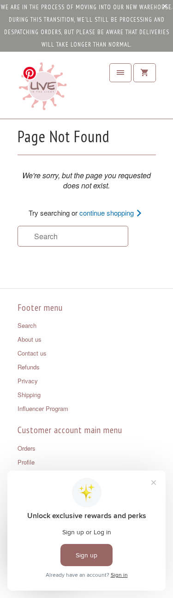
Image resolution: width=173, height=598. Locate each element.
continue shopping (107, 212)
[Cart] (144, 72)
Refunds (29, 366)
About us (30, 339)
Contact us (32, 353)
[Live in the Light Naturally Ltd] (43, 89)
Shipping (29, 394)
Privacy (28, 380)
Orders (27, 448)
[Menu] (120, 72)
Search (27, 325)
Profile (26, 462)
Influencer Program (43, 408)
